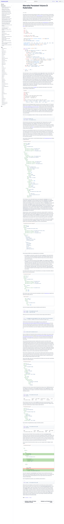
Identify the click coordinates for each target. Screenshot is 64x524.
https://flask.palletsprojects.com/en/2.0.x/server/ (31, 106)
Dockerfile (34, 87)
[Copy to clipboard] (53, 30)
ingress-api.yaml (47, 293)
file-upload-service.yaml (48, 138)
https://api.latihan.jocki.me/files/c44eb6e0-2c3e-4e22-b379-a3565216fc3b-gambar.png (36, 323)
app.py (24, 26)
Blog (57, 1)
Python (30, 497)
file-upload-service (45, 22)
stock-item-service (39, 15)
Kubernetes (26, 497)
